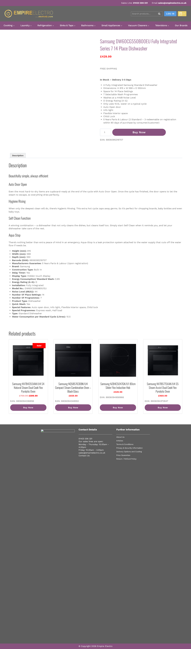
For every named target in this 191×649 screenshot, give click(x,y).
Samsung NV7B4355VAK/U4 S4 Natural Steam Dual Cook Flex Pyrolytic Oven (28, 387)
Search (160, 14)
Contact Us (84, 455)
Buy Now (139, 132)
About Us (120, 437)
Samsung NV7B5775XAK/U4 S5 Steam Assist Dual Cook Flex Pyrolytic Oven (163, 387)
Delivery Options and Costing (129, 452)
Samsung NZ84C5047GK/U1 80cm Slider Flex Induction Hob (117, 386)
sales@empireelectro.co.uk (172, 3)
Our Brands (181, 25)
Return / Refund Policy (126, 459)
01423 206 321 (140, 3)
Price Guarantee (123, 455)
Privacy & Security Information (129, 448)
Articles (119, 441)
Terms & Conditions (124, 444)
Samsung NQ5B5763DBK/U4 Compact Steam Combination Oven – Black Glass (73, 387)
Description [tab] (17, 155)
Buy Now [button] (28, 407)
